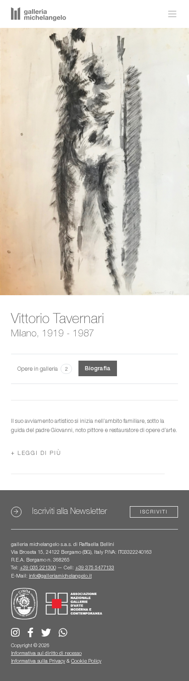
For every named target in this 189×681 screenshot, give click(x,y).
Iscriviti (154, 511)
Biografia (98, 368)
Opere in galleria (42, 368)
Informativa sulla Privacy (38, 661)
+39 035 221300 (38, 567)
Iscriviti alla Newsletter (69, 511)
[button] (36, 452)
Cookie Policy (86, 661)
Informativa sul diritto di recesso (46, 653)
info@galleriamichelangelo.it (60, 575)
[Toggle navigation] (170, 14)
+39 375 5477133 (94, 567)
